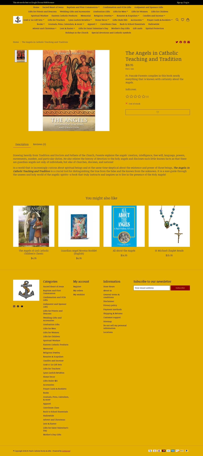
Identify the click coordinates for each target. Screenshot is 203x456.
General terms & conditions (111, 296)
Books (46, 392)
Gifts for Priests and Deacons (42, 11)
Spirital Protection (155, 28)
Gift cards (137, 28)
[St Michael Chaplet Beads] (169, 226)
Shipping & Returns (112, 313)
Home (36, 7)
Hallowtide (153, 23)
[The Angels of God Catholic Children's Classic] (33, 226)
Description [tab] (22, 144)
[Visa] (168, 451)
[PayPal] (182, 451)
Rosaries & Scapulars (53, 356)
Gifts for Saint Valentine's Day (93, 28)
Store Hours (109, 286)
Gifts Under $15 (120, 19)
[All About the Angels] (124, 226)
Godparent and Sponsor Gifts (149, 7)
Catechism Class (108, 23)
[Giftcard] (159, 451)
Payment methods (112, 309)
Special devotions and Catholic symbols (111, 32)
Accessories (48, 384)
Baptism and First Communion (52, 292)
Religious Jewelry (51, 352)
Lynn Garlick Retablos (53, 372)
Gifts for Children (159, 11)
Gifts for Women (139, 11)
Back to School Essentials (132, 23)
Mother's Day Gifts (120, 28)
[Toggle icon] (177, 19)
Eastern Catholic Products (64, 15)
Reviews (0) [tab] (39, 144)
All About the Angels (124, 250)
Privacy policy (110, 305)
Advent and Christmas (54, 419)
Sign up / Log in (183, 2)
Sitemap (107, 321)
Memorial (86, 15)
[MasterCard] (164, 451)
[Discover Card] (177, 451)
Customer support (112, 317)
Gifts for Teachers (56, 19)
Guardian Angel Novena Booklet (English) (79, 252)
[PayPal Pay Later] (186, 451)
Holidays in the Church (76, 32)
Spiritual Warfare (39, 15)
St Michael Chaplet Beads (169, 250)
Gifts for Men (49, 328)
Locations (108, 332)
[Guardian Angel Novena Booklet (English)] (79, 226)
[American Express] (173, 451)
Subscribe (180, 287)
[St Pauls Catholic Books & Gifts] (18, 20)
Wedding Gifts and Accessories (75, 11)
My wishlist (79, 294)
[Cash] (154, 451)
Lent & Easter (49, 423)
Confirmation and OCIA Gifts (117, 7)
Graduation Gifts (101, 11)
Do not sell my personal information (115, 326)
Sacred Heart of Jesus (53, 7)
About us (107, 290)
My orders (78, 290)
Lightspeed (66, 451)
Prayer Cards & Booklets (54, 388)
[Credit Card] (150, 451)
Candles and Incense (53, 360)
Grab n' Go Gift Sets (52, 364)
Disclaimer (108, 301)
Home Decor (49, 376)
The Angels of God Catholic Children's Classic (34, 252)
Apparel (47, 403)
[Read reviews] (136, 96)
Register (77, 286)
